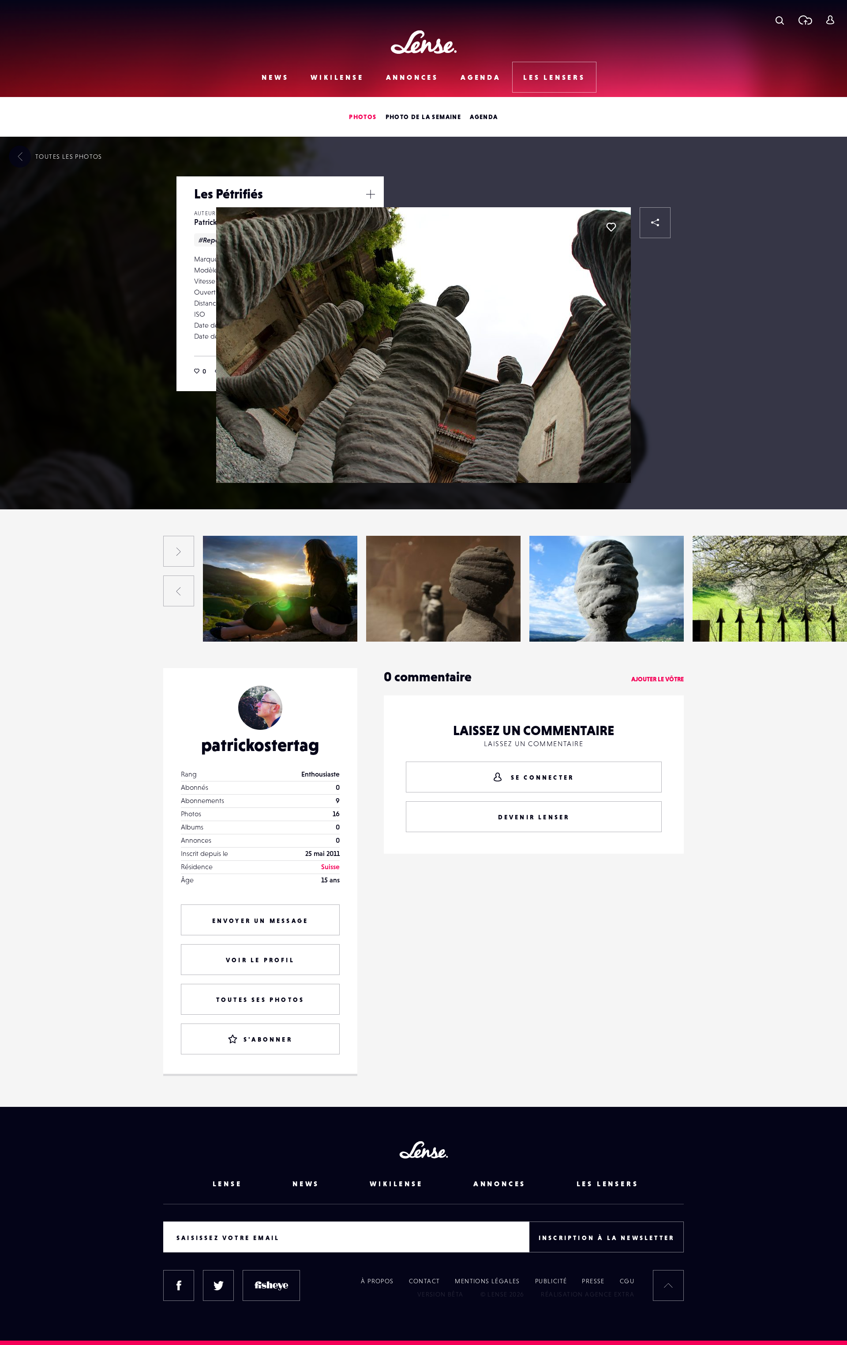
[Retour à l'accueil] (424, 42)
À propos (377, 1281)
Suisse (330, 867)
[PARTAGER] (655, 222)
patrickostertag (260, 745)
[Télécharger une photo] (804, 19)
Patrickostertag (72, 624)
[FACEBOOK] (178, 1285)
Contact (424, 1281)
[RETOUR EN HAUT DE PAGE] (668, 1285)
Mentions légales (487, 1281)
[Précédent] (178, 590)
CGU (627, 1281)
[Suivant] (178, 551)
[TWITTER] (218, 1285)
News (275, 77)
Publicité (551, 1281)
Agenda (481, 77)
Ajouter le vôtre (657, 679)
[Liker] (611, 227)
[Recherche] (779, 19)
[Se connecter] (830, 19)
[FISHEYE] (271, 1285)
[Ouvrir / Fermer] (370, 194)
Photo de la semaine (423, 116)
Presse (593, 1281)
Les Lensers (554, 77)
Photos (362, 116)
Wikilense (337, 77)
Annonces (412, 77)
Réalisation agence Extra (587, 1294)
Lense (227, 1184)
